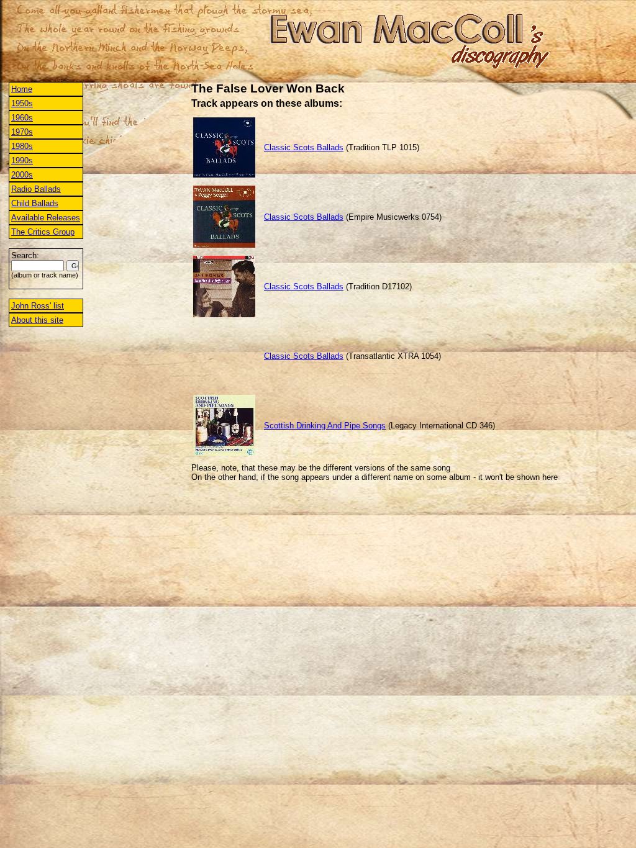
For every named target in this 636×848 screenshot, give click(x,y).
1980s (22, 146)
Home (21, 89)
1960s (22, 117)
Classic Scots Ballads (303, 147)
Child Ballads (34, 203)
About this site (37, 320)
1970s (22, 132)
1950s (22, 103)
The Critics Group (43, 232)
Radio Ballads (36, 189)
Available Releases (45, 217)
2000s (22, 174)
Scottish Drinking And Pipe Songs (325, 425)
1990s (22, 160)
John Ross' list (37, 305)
